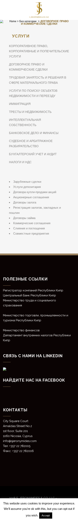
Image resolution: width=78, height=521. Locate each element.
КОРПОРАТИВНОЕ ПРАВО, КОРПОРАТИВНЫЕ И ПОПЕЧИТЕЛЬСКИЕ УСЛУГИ (39, 51)
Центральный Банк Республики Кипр (29, 295)
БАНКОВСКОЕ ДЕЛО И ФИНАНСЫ (33, 133)
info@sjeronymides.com (20, 441)
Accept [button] (46, 515)
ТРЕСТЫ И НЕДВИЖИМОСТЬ (30, 111)
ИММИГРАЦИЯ (20, 104)
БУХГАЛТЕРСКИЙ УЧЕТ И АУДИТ (33, 154)
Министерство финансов (21, 330)
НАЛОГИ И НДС (20, 162)
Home (12, 21)
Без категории (27, 21)
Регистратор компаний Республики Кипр (33, 290)
